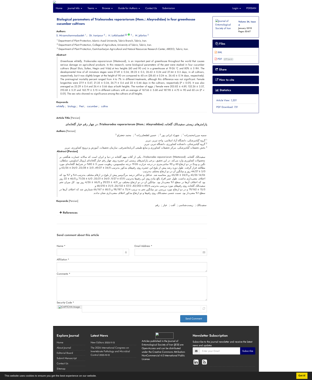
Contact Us (151, 8)
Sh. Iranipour (96, 35)
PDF (225, 59)
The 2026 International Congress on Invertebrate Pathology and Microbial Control (110, 351)
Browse (106, 8)
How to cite (226, 80)
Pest (81, 106)
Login (235, 8)
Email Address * (143, 246)
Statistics (225, 90)
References (69, 213)
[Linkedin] (197, 362)
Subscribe (247, 351)
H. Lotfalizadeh (116, 35)
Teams (91, 8)
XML (219, 52)
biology (72, 106)
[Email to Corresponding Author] (126, 34)
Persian (251, 8)
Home (59, 8)
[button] (97, 376)
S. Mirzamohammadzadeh (70, 35)
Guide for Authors (128, 8)
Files (221, 44)
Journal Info (74, 8)
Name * (61, 246)
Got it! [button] (301, 375)
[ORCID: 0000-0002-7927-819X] (129, 34)
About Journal (64, 347)
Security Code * (65, 302)
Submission (168, 8)
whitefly (60, 106)
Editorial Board (65, 353)
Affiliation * (63, 259)
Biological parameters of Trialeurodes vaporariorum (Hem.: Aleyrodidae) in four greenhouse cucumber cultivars (126, 21)
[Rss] (204, 362)
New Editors (97, 342)
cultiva (104, 106)
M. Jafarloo (141, 35)
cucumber (92, 106)
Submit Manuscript (67, 358)
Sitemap (61, 368)
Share (222, 69)
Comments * (63, 274)
